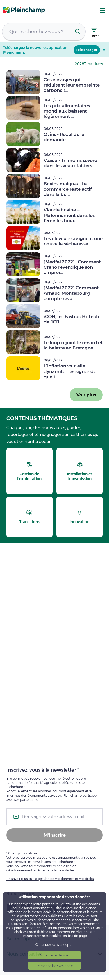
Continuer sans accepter (54, 945)
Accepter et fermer (54, 955)
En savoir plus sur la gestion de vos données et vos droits (50, 879)
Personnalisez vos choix (55, 966)
